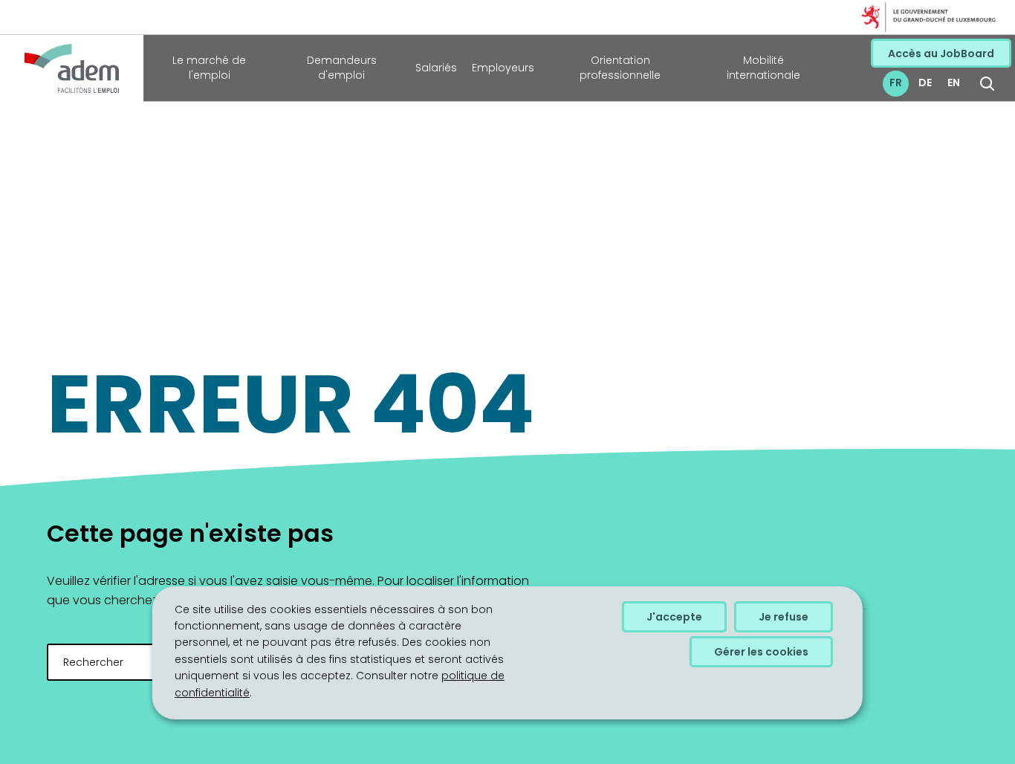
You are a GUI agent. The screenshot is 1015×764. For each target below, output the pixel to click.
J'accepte (674, 616)
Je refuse (783, 616)
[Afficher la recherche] (987, 84)
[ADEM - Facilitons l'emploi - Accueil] (71, 68)
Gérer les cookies (761, 651)
